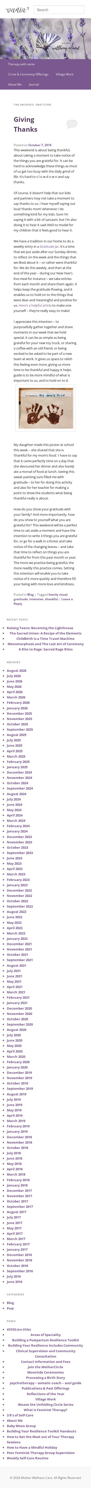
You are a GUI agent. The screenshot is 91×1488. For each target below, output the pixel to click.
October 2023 (17, 847)
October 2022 (17, 901)
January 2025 (17, 767)
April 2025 (14, 751)
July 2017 (14, 1217)
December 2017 (19, 1190)
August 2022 (16, 911)
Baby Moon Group (21, 1426)
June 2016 (14, 1281)
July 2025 (14, 740)
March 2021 (16, 992)
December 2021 (19, 944)
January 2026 (17, 708)
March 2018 (16, 1174)
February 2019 (18, 1126)
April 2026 (14, 692)
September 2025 (20, 729)
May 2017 (14, 1228)
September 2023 (20, 852)
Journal (34, 84)
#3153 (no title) (19, 1329)
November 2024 (19, 777)
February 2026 (18, 702)
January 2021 (17, 1002)
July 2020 (14, 1035)
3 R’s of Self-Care (20, 1415)
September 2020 (20, 1024)
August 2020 (16, 1029)
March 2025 (16, 756)
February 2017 (18, 1244)
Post (10, 1308)
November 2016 (19, 1260)
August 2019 (16, 1094)
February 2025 (18, 761)
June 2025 (14, 745)
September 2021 (20, 960)
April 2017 (14, 1233)
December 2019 (19, 1072)
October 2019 (17, 1083)
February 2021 (18, 997)
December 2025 (19, 713)
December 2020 (19, 1008)
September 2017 (20, 1206)
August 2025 (16, 734)
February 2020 (18, 1062)
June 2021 (14, 976)
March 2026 (16, 697)
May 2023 (14, 863)
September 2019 (20, 1088)
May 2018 (14, 1163)
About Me (15, 84)
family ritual (58, 594)
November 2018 (19, 1142)
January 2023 (17, 885)
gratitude (21, 599)
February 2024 (18, 826)
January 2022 (17, 938)
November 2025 (19, 718)
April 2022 (14, 928)
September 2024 (20, 788)
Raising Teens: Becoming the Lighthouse (40, 628)
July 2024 (14, 799)
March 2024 (16, 820)
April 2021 (14, 986)
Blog (30, 594)
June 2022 (14, 917)
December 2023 (19, 836)
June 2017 (14, 1223)
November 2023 (19, 842)
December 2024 (19, 772)
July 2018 (14, 1153)
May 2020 (14, 1045)
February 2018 (18, 1180)
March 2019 (16, 1120)
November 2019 (19, 1078)
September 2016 (20, 1271)
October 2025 (17, 724)
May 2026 (14, 686)
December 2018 (19, 1137)
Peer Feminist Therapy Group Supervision (41, 1452)
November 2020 (19, 1013)
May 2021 (14, 981)
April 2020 (14, 1051)
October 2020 (17, 1019)
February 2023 (18, 879)
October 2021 (17, 954)
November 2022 (19, 895)
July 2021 (14, 970)
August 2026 (16, 670)
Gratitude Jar (49, 246)
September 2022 (20, 906)
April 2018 (14, 1169)
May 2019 (14, 1110)
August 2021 (16, 965)
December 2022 (19, 890)
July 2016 (14, 1276)
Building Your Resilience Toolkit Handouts (41, 1431)
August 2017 (16, 1212)
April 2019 (14, 1115)
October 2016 (17, 1265)
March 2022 (16, 933)
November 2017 (19, 1196)
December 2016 (19, 1254)
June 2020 (14, 1040)
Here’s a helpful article (35, 305)
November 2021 (19, 949)
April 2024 (14, 815)
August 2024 (16, 794)
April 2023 (14, 868)
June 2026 (14, 681)
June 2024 (14, 804)
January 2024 (17, 831)
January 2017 (17, 1249)
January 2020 (17, 1067)
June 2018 (14, 1158)
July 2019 (14, 1099)
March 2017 (16, 1238)
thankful (51, 599)
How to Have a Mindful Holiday (32, 1447)
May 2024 (14, 810)
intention (36, 599)
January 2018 (17, 1185)
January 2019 (17, 1131)
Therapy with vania (21, 64)
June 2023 (14, 858)
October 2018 (17, 1147)
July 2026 (14, 676)
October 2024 (17, 783)
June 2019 (14, 1104)
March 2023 (16, 874)
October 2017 (17, 1201)
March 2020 (16, 1056)
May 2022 (14, 922)
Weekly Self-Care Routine (28, 1458)
